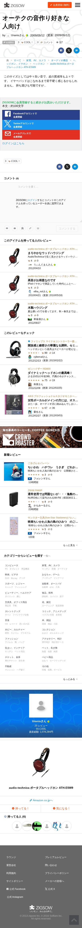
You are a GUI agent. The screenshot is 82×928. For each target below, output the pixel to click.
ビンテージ (59, 578)
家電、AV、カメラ (51, 565)
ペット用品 (20, 651)
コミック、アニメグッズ (54, 611)
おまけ (45, 633)
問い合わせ (51, 865)
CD (6, 624)
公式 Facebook (17, 889)
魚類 (44, 651)
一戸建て (21, 670)
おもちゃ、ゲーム (51, 574)
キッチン (46, 569)
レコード (14, 624)
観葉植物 (60, 605)
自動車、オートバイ (52, 583)
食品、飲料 (47, 593)
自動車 (45, 587)
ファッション (11, 638)
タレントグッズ (12, 611)
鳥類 (56, 651)
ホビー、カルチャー (15, 629)
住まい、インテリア (15, 648)
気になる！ (63, 808)
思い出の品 (24, 624)
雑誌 (50, 624)
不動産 (8, 666)
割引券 (22, 661)
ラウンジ (11, 857)
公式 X (51, 889)
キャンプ (9, 587)
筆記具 (8, 605)
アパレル (9, 642)
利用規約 (11, 873)
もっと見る (69, 545)
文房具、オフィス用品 (16, 602)
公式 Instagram (14, 897)
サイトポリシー (14, 881)
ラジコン (15, 633)
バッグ (21, 642)
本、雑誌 (46, 620)
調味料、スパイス (50, 596)
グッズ (22, 578)
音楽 (7, 620)
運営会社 (11, 865)
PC (6, 569)
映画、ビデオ (11, 574)
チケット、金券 (12, 657)
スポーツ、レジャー (15, 583)
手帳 (15, 605)
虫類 (50, 651)
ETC (52, 587)
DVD (7, 578)
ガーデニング (48, 605)
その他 (45, 666)
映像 (54, 569)
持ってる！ (22, 808)
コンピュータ (11, 565)
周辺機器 (25, 569)
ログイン (32, 200)
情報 (44, 670)
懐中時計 (46, 642)
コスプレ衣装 (48, 615)
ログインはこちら (13, 143)
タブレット (15, 569)
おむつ (45, 661)
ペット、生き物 (49, 648)
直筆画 (59, 615)
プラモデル (25, 633)
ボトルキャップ (57, 633)
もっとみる (69, 679)
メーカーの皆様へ (54, 881)
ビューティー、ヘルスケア (18, 593)
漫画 (44, 624)
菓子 (62, 596)
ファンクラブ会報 (21, 615)
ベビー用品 (47, 657)
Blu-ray (14, 578)
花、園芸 (46, 602)
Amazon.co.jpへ (42, 800)
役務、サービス (55, 670)
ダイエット (10, 596)
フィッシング (21, 587)
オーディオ (62, 569)
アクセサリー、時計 (52, 638)
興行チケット (11, 661)
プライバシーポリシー (57, 873)
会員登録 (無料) (60, 5)
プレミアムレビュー (55, 857)
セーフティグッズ (58, 661)
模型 (7, 633)
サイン (8, 615)
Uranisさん (17, 35)
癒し (19, 596)
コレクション (48, 629)
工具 (58, 587)
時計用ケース (58, 642)
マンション (10, 670)
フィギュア (47, 578)
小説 (56, 624)
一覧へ (47, 556)
